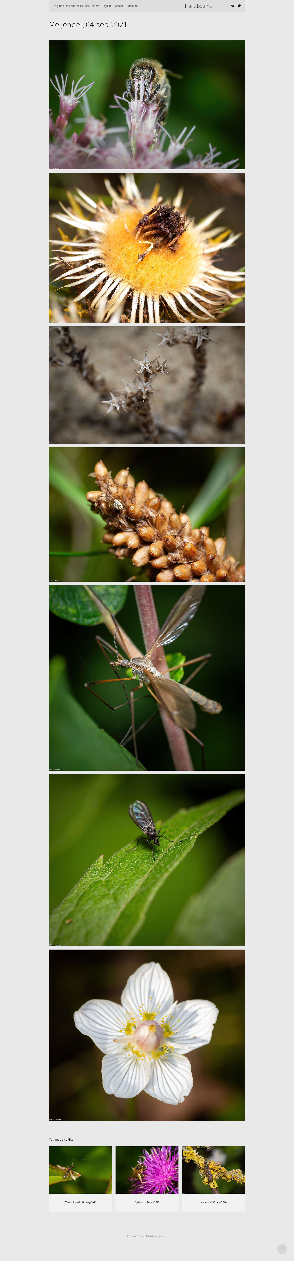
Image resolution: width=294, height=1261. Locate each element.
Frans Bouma (198, 6)
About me (132, 6)
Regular (106, 6)
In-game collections (77, 6)
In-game (59, 6)
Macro (95, 6)
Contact (118, 6)
